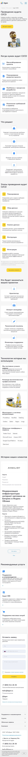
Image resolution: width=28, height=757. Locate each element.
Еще (14, 555)
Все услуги (9, 8)
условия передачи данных (16, 672)
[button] (25, 3)
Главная (3, 8)
